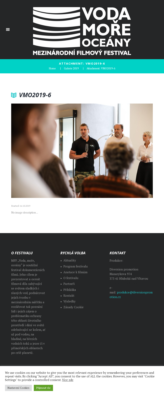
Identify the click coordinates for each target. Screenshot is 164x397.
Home (52, 68)
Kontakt (68, 295)
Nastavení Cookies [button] (18, 388)
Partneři (69, 284)
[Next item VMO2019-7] (117, 151)
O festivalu (70, 278)
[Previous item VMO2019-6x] (46, 151)
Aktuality (69, 260)
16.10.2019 (24, 205)
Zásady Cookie (73, 307)
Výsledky (69, 301)
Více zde (67, 380)
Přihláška (69, 290)
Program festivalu (75, 266)
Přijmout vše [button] (43, 388)
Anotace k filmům (75, 272)
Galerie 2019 (71, 68)
